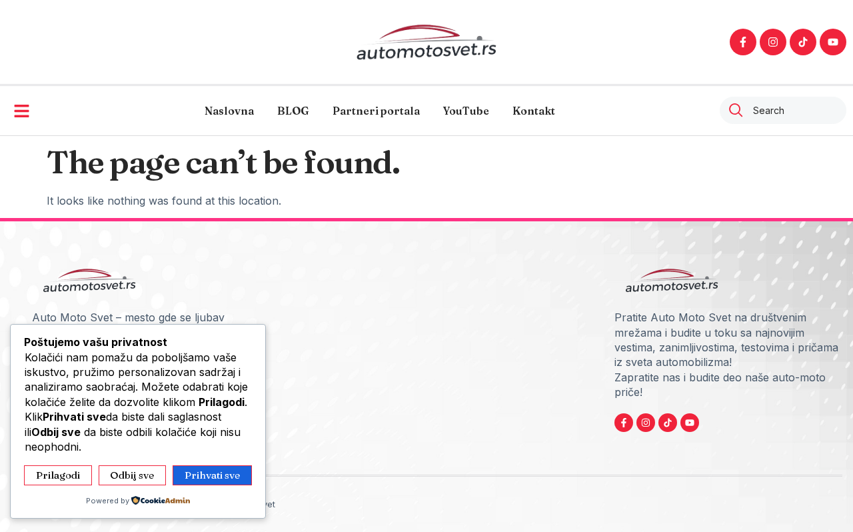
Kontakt (533, 110)
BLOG (293, 110)
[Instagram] (773, 42)
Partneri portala (376, 110)
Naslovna (229, 110)
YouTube (466, 110)
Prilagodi (58, 475)
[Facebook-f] (743, 42)
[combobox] (783, 110)
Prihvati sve (212, 475)
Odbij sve (132, 475)
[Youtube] (833, 42)
